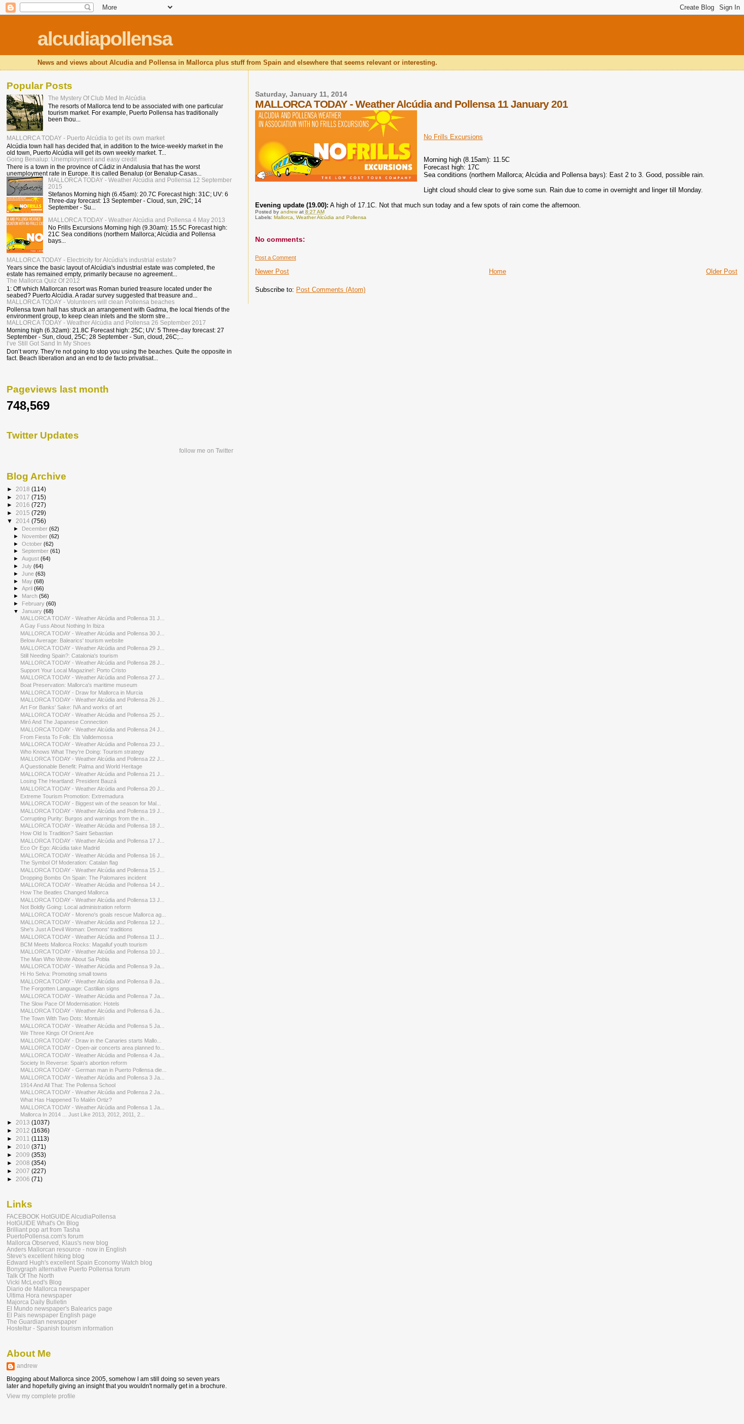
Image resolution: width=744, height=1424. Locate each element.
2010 (23, 1146)
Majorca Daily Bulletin (37, 1302)
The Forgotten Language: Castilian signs (69, 988)
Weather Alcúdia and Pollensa (331, 217)
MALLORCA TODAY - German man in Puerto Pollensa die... (93, 1070)
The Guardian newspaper (42, 1321)
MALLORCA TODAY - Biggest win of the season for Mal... (90, 803)
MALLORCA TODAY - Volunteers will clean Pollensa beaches (91, 301)
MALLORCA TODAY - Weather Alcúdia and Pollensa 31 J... (92, 618)
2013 (23, 1122)
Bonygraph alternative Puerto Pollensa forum (68, 1269)
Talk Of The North (30, 1275)
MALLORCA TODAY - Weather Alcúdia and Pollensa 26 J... (92, 700)
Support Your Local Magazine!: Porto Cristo (73, 670)
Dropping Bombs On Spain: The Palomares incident (83, 878)
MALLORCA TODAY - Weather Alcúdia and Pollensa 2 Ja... (92, 1092)
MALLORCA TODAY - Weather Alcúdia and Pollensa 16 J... (92, 855)
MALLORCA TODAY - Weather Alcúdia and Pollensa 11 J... (92, 937)
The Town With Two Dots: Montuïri (62, 1018)
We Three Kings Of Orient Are (57, 1033)
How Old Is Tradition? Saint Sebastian (66, 833)
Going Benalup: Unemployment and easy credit (72, 159)
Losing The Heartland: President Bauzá (68, 781)
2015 (23, 512)
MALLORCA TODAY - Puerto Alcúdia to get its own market (85, 138)
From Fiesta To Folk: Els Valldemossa (66, 737)
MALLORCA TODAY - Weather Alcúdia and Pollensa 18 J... (92, 826)
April (28, 588)
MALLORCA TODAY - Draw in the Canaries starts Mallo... (90, 1041)
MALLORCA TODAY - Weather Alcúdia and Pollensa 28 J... (92, 663)
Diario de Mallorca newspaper (48, 1288)
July (27, 566)
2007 (23, 1171)
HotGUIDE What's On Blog (43, 1223)
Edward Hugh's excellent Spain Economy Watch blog (79, 1262)
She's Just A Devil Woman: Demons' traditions (76, 929)
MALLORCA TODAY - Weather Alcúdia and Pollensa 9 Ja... (92, 966)
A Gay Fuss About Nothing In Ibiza (62, 626)
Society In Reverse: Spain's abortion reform (73, 1063)
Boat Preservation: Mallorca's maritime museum (78, 685)
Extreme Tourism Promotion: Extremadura (71, 796)
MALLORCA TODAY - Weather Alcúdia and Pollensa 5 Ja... (92, 1026)
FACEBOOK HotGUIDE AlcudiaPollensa (61, 1216)
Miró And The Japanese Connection (64, 722)
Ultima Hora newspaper (39, 1295)
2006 (23, 1179)
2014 (23, 520)
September (36, 551)
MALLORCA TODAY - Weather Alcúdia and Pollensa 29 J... (92, 648)
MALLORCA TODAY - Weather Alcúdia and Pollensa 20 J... (92, 789)
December (35, 529)
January (33, 611)
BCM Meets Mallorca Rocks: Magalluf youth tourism (83, 944)
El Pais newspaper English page (51, 1315)
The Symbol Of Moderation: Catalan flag (69, 862)
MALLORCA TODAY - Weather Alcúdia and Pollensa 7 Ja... (92, 996)
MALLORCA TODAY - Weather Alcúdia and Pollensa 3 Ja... (92, 1077)
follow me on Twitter (206, 450)
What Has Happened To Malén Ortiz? (66, 1100)
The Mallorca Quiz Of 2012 (43, 280)
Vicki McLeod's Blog (34, 1282)
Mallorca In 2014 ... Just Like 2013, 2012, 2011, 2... (82, 1114)
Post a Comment (275, 257)
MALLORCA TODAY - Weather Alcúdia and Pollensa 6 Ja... (92, 1011)
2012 (23, 1130)
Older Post (721, 271)
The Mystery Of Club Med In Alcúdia (97, 98)
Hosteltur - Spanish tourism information (60, 1328)
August (31, 558)
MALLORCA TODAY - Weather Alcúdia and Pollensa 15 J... (92, 870)
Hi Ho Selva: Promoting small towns (63, 974)
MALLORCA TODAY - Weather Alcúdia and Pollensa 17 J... (92, 841)
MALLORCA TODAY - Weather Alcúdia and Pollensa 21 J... (92, 774)
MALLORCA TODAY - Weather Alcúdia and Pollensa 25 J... (92, 715)
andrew (27, 1365)
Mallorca (283, 217)
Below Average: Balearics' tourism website (71, 640)
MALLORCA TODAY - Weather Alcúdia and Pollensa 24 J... (92, 729)
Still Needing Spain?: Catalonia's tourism (69, 656)
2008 (23, 1162)
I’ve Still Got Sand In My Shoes (49, 343)
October (33, 544)
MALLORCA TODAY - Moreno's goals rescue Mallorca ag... (93, 915)
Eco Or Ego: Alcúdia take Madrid (60, 848)
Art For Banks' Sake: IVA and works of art (71, 707)
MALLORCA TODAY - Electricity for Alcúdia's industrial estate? (91, 259)
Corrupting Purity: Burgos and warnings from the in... (84, 818)
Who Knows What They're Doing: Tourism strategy (82, 752)
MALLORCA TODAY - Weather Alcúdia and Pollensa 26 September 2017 (106, 322)
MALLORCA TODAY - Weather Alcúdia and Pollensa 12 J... (92, 922)
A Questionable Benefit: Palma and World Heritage (81, 766)
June (28, 574)
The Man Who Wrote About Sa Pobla (64, 959)
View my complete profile (41, 1396)
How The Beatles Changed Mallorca (64, 892)
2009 (23, 1154)
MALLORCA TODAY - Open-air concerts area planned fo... (92, 1048)
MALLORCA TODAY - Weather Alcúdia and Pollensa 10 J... (92, 951)
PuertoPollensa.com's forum (45, 1236)
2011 (23, 1138)
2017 (23, 497)
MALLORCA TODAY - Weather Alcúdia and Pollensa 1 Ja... (92, 1107)
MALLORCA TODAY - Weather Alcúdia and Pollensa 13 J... (92, 900)
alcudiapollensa (104, 39)
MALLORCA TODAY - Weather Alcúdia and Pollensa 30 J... (92, 633)
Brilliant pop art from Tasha (43, 1229)
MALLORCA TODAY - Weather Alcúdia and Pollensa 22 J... (92, 759)
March (30, 596)
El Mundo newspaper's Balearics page (59, 1308)
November (35, 536)
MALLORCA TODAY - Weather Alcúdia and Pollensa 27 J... (92, 677)
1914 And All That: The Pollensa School (67, 1085)
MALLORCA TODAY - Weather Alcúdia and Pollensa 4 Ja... (92, 1055)
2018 (23, 489)
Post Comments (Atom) (330, 289)
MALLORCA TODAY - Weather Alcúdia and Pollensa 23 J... (92, 744)
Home (497, 271)
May (28, 581)
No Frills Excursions (453, 137)
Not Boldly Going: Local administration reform (75, 907)
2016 (23, 504)
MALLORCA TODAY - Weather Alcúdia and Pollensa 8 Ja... (92, 981)
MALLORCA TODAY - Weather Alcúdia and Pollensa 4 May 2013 (136, 220)
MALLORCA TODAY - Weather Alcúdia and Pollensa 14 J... (92, 885)
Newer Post (272, 271)
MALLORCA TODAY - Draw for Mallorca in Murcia (81, 692)
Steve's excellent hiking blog (46, 1256)
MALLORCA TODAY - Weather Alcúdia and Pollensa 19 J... (92, 811)
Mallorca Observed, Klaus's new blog (57, 1242)
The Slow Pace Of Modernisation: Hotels (69, 1004)
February (34, 603)
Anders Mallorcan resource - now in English (67, 1249)
